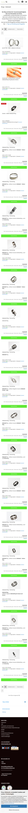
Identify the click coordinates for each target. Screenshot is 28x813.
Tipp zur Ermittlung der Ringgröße (16, 24)
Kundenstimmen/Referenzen (7, 733)
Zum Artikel (14, 63)
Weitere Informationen (14, 810)
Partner (2, 731)
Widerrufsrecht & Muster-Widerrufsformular (10, 727)
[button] (2, 29)
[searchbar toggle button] (19, 2)
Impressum (3, 722)
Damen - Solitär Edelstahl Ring (9, 113)
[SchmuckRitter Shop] (3, 2)
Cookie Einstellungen (5, 736)
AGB (2, 724)
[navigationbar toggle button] (26, 2)
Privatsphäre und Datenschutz (7, 726)
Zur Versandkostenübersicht (8, 768)
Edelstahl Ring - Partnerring (8, 147)
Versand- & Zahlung (5, 734)
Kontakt (2, 729)
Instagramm (5, 775)
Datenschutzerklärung (9, 803)
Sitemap (4, 712)
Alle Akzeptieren (14, 806)
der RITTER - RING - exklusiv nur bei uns (11, 48)
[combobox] (11, 29)
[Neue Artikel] (25, 702)
